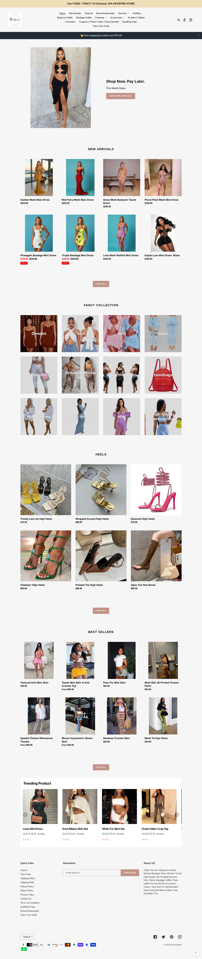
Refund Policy (27, 886)
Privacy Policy (27, 894)
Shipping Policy (27, 878)
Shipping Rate (27, 882)
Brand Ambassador (29, 911)
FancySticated (176, 945)
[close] (198, 35)
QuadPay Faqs (27, 906)
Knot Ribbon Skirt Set (75, 828)
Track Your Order (28, 915)
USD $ (26, 937)
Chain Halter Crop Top (155, 828)
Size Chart (25, 874)
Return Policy (26, 890)
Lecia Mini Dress (33, 828)
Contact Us (25, 898)
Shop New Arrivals (120, 96)
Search (23, 870)
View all (101, 284)
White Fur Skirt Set (113, 828)
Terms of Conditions (30, 902)
